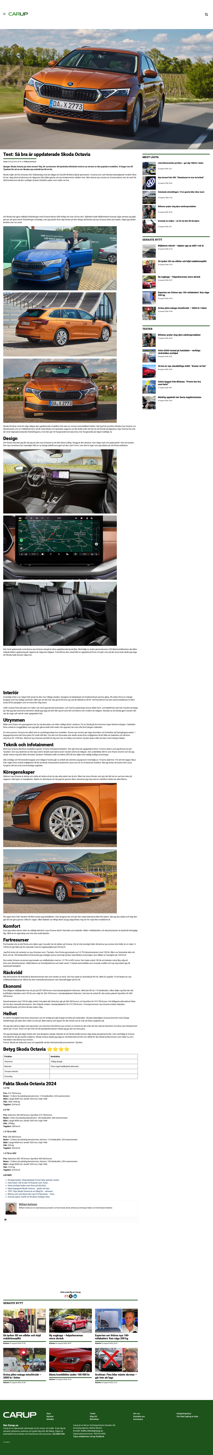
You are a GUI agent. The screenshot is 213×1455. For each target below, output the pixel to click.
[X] (71, 1296)
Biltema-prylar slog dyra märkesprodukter (179, 335)
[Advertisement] (69, 199)
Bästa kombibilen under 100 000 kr (69, 1374)
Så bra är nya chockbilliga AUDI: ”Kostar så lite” (182, 366)
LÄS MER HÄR (58, 1434)
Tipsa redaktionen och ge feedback (88, 1436)
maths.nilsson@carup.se (92, 1431)
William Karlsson (30, 161)
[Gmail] (66, 1296)
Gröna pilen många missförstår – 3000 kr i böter (182, 308)
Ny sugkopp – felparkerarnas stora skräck (179, 277)
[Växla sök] (206, 14)
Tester (5, 161)
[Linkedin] (75, 1296)
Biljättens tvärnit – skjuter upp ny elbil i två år (181, 245)
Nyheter (6, 1343)
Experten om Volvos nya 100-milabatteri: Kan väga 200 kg (112, 1337)
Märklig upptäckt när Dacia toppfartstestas (179, 397)
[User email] (5, 1220)
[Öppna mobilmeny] (4, 14)
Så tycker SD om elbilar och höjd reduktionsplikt (182, 261)
